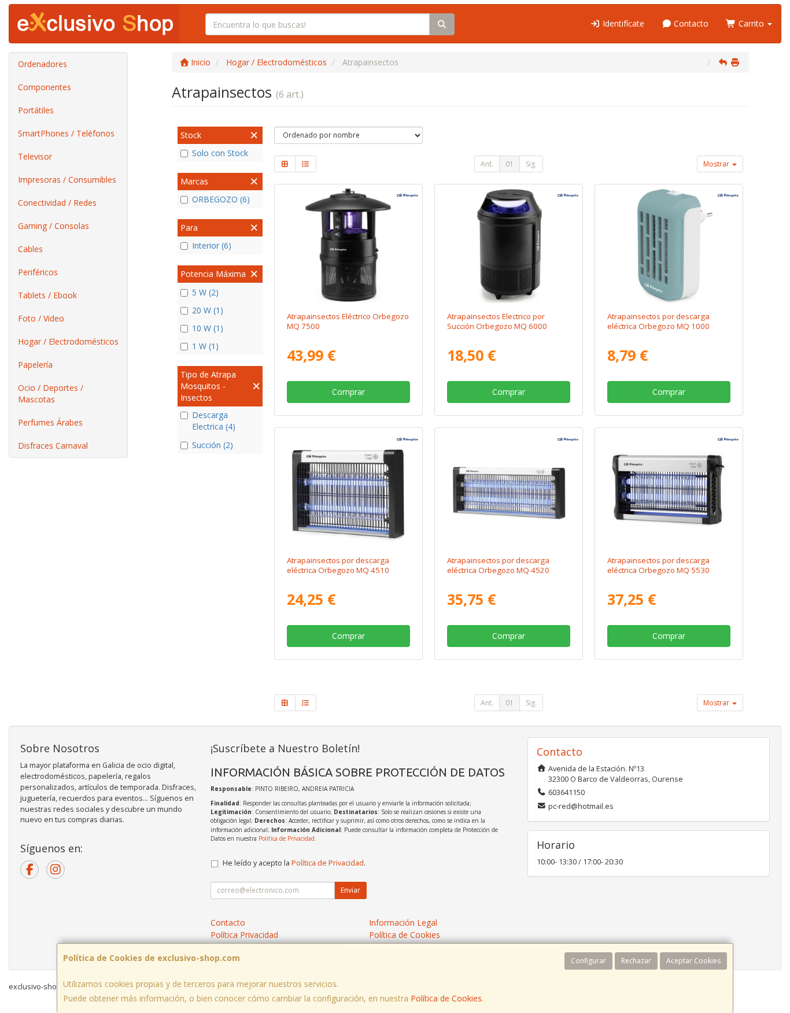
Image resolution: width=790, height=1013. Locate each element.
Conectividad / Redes (57, 202)
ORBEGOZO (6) (221, 199)
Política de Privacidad (287, 838)
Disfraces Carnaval (53, 445)
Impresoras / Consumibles (67, 179)
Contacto (689, 23)
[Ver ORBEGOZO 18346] (348, 488)
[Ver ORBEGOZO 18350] (669, 488)
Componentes (44, 87)
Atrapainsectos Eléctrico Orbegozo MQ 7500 (348, 321)
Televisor (35, 156)
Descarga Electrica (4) (213, 420)
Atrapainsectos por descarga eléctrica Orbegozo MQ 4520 (498, 565)
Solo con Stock (220, 152)
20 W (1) (207, 310)
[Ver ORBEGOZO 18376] (508, 245)
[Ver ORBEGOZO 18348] (508, 488)
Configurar (588, 961)
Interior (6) (211, 245)
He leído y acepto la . (294, 863)
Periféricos (38, 272)
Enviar (350, 890)
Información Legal (403, 922)
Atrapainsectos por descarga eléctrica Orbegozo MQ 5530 (658, 565)
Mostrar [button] (717, 164)
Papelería (35, 364)
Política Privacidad (244, 934)
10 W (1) (207, 328)
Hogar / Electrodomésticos (68, 341)
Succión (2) (212, 444)
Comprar (348, 391)
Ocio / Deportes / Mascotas (50, 393)
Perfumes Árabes (50, 422)
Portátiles (36, 110)
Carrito (751, 23)
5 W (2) (205, 292)
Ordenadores (42, 63)
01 (509, 164)
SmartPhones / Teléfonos (66, 133)
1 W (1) (205, 346)
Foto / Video (41, 318)
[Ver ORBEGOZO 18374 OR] (669, 245)
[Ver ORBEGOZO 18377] (348, 245)
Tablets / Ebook (47, 295)
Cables (30, 248)
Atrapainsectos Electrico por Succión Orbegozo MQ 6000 (497, 321)
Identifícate (622, 23)
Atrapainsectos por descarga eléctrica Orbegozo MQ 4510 (338, 565)
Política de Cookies (446, 998)
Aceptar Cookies (693, 961)
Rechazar (636, 961)
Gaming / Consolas (53, 225)
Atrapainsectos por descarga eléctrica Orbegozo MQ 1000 (658, 321)
